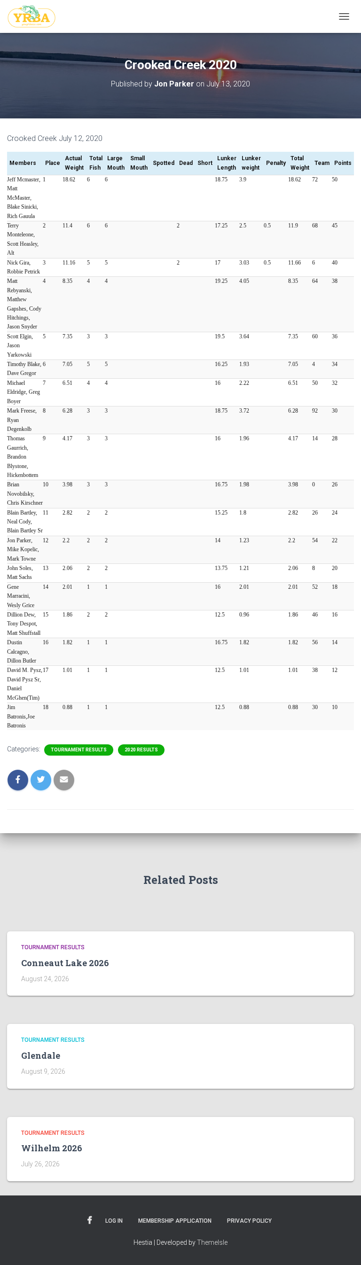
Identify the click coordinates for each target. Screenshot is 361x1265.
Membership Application (175, 1221)
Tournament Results (79, 749)
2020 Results (141, 749)
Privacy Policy (249, 1221)
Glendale (40, 1055)
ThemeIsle (212, 1242)
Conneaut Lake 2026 (65, 962)
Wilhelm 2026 (51, 1148)
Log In (114, 1221)
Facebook (90, 1220)
